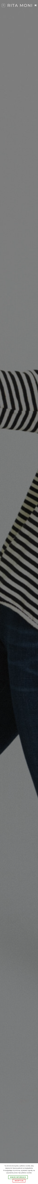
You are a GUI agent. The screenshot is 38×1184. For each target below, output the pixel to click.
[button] (3, 5)
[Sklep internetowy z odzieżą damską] (20, 5)
